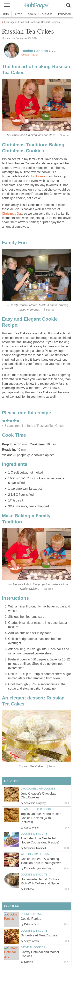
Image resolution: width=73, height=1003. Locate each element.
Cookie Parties (31, 918)
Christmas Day (12, 213)
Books (32, 14)
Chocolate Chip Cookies (38, 788)
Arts (6, 14)
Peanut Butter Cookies (37, 809)
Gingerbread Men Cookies (39, 935)
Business (47, 14)
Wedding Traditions (35, 854)
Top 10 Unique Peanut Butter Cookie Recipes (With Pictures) (41, 818)
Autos (18, 14)
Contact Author (29, 54)
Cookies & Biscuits (34, 833)
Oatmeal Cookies (33, 947)
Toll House (37, 176)
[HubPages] (36, 5)
